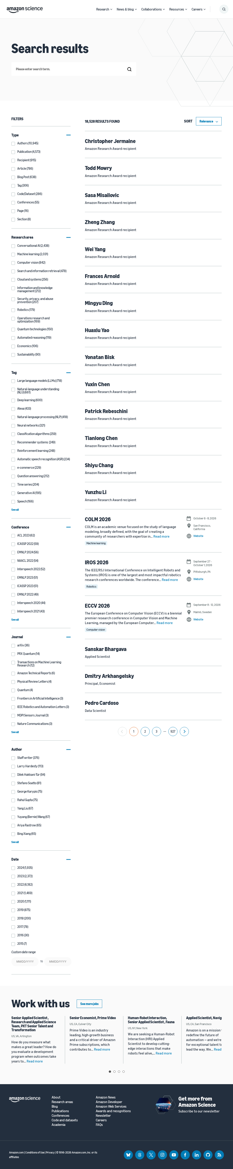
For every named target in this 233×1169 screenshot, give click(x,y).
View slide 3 (119, 1071)
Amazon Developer (109, 1102)
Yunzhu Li (95, 492)
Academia (58, 1124)
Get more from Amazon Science (197, 1101)
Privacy (50, 1152)
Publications (60, 1111)
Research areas (62, 1102)
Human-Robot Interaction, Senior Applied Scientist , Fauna (151, 1019)
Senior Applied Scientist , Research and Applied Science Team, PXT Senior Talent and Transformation (33, 1023)
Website (198, 536)
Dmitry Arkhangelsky (109, 676)
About (56, 1097)
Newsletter (103, 1115)
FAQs (99, 1124)
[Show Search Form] (223, 9)
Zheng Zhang (100, 222)
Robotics (91, 586)
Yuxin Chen (97, 384)
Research (102, 9)
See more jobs (89, 1004)
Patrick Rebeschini (106, 411)
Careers (197, 9)
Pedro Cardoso (102, 703)
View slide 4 (123, 1071)
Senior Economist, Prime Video (93, 1017)
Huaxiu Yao (97, 330)
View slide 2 (114, 1071)
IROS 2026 (97, 562)
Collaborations (151, 9)
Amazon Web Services (111, 1106)
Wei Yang (95, 249)
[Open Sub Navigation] (111, 9)
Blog (55, 1106)
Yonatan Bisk (99, 357)
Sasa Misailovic (102, 195)
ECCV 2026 (97, 605)
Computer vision (95, 629)
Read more (161, 536)
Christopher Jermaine (110, 141)
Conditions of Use (34, 1152)
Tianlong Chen (101, 438)
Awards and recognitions (113, 1111)
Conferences (60, 1115)
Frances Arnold (102, 276)
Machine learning (96, 543)
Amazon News (106, 1097)
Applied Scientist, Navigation (207, 1017)
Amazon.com (16, 1152)
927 (172, 731)
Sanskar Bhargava (106, 649)
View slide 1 (110, 1071)
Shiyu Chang (99, 465)
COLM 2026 (98, 519)
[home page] (25, 8)
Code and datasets (65, 1120)
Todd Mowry (98, 168)
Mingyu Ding (99, 303)
